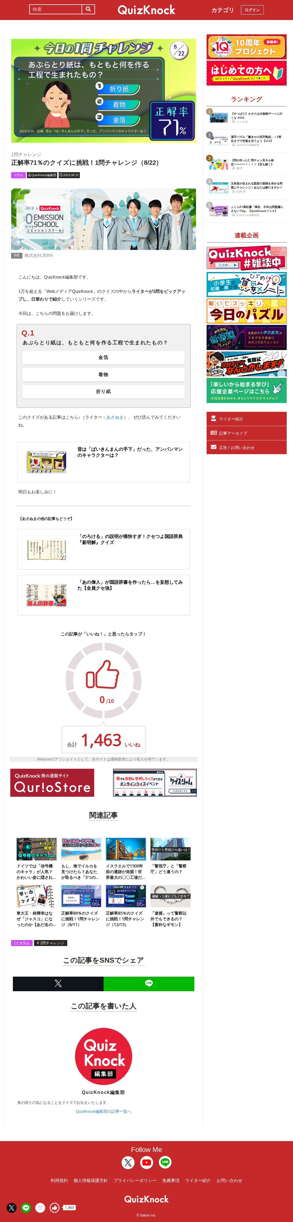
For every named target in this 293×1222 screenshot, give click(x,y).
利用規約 (59, 1180)
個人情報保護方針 (91, 1180)
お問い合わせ (229, 1180)
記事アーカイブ (233, 433)
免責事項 (170, 1180)
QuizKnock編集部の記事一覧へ (103, 1111)
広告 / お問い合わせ (237, 447)
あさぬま (115, 417)
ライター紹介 (231, 419)
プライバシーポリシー (135, 1180)
